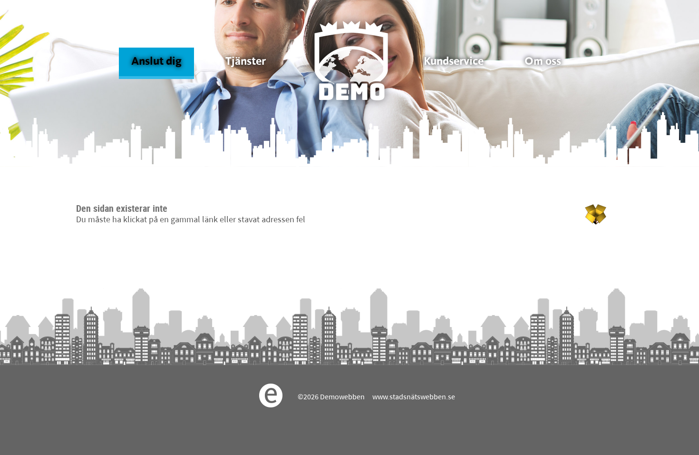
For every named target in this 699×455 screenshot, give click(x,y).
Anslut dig (156, 62)
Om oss (542, 62)
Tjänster (245, 62)
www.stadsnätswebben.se (413, 397)
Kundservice (454, 62)
